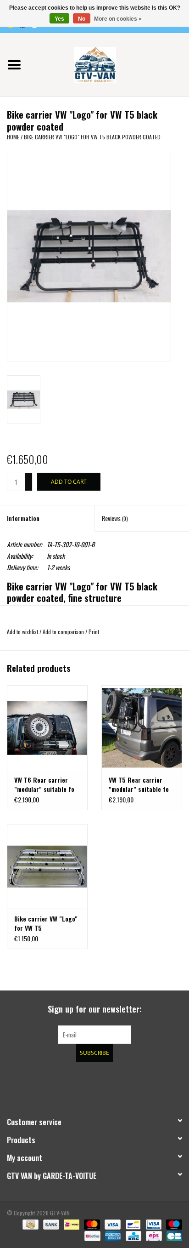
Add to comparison (64, 631)
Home (13, 137)
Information (23, 518)
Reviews (115, 518)
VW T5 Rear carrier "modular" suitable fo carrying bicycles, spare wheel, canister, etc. (139, 784)
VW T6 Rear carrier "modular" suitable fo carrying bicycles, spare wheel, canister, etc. (45, 784)
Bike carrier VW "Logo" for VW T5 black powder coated (92, 137)
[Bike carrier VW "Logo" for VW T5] (47, 866)
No (81, 19)
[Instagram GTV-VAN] (142, 1080)
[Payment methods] (29, 1223)
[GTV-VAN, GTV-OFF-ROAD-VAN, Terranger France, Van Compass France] (108, 64)
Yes (59, 19)
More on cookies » (118, 19)
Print (94, 631)
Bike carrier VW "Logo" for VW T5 (46, 923)
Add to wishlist (22, 631)
